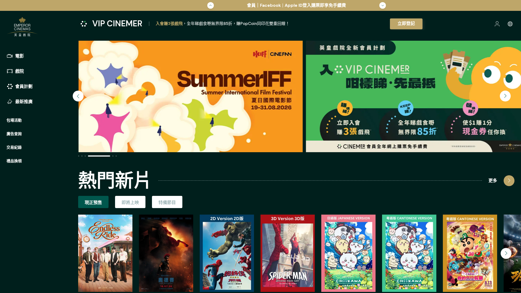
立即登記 (406, 23)
